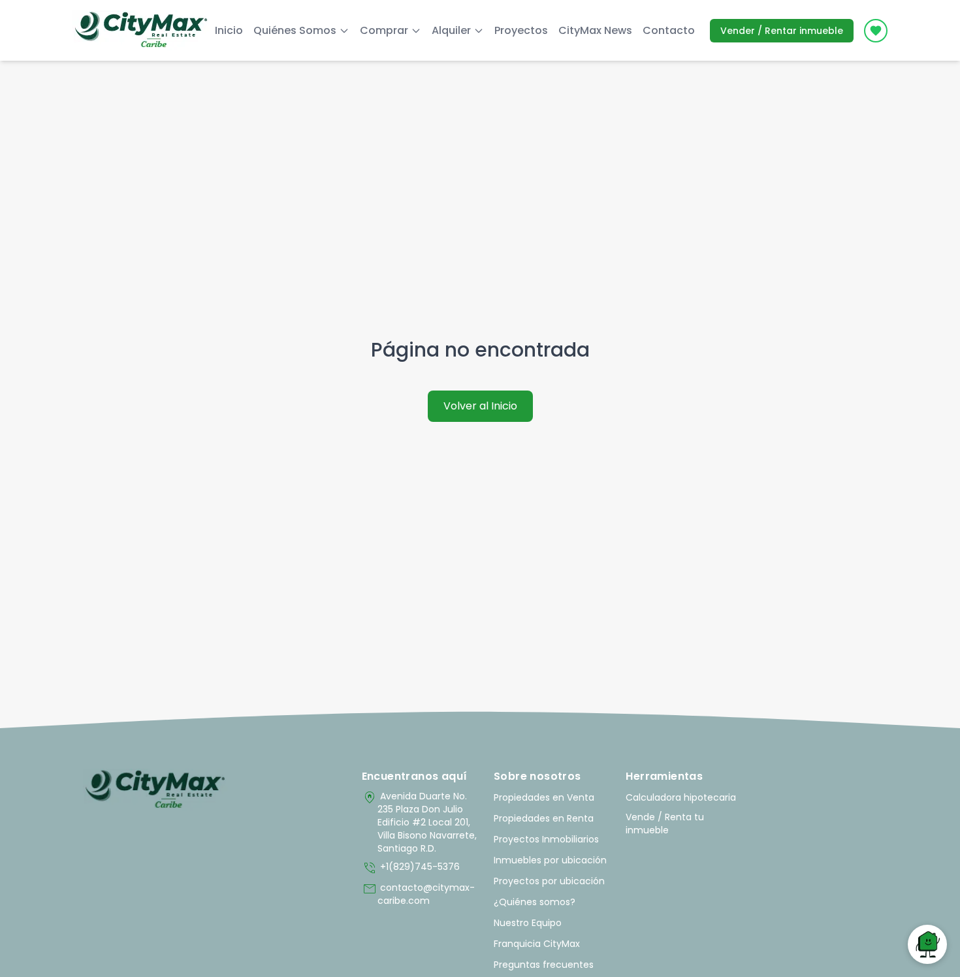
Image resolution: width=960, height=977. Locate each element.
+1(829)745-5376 (411, 868)
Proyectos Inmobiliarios (546, 839)
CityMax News (595, 30)
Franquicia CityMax (537, 943)
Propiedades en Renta (544, 818)
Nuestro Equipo (528, 922)
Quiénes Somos (294, 30)
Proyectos (521, 30)
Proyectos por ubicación (549, 881)
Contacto (669, 30)
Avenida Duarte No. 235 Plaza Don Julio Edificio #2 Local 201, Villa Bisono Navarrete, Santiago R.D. (419, 822)
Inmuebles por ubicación (550, 860)
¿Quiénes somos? (534, 901)
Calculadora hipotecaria (681, 797)
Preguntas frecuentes (544, 964)
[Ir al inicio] (155, 789)
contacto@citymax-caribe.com (418, 894)
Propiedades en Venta (544, 797)
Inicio (229, 30)
